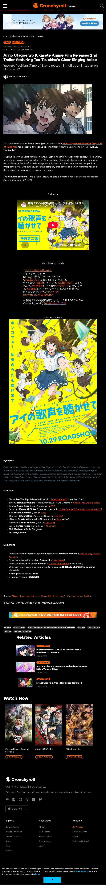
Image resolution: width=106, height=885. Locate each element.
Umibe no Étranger (59, 564)
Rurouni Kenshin (59, 499)
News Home (28, 36)
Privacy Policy (82, 871)
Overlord (57, 516)
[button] (17, 809)
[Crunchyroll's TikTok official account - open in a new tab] (33, 799)
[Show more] (5, 6)
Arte (43, 513)
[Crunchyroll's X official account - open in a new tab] (27, 799)
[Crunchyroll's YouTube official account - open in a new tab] (7, 799)
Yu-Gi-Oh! (51, 526)
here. (37, 874)
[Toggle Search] (102, 6)
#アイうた (54, 292)
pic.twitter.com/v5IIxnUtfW (38, 295)
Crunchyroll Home (11, 36)
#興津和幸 (37, 286)
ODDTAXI (49, 523)
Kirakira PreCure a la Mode (86, 503)
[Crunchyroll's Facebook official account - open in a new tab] (13, 799)
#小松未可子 (62, 286)
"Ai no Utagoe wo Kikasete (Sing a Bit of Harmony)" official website (47, 596)
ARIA (58, 519)
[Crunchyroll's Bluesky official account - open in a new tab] (40, 799)
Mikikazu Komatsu (18, 77)
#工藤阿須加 (64, 283)
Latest (40, 36)
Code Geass (57, 560)
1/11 (52, 506)
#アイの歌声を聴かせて (38, 271)
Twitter (87, 596)
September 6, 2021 (55, 303)
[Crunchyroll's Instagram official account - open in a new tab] (20, 799)
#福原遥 (38, 283)
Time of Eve (85, 554)
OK (52, 880)
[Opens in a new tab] (53, 21)
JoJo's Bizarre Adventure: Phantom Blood (80, 509)
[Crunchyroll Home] (20, 781)
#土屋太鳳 (31, 280)
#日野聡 (31, 289)
